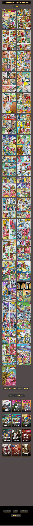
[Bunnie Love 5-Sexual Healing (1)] (9, 19)
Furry (16, 6)
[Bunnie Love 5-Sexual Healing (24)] (24, 249)
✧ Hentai (24, 511)
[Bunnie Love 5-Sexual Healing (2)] (24, 19)
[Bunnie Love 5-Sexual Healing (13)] (9, 145)
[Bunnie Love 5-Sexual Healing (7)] (9, 82)
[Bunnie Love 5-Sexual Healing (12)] (24, 124)
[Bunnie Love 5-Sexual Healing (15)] (9, 166)
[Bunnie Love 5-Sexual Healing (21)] (9, 229)
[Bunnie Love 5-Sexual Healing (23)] (9, 249)
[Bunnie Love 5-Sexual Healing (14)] (24, 145)
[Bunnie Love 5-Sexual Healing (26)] (24, 270)
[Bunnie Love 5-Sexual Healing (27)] (9, 291)
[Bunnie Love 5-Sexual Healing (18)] (24, 187)
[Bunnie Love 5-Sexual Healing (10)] (24, 103)
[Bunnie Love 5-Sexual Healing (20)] (24, 208)
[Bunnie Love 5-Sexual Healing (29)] (9, 312)
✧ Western (16, 515)
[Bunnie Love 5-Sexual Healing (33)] (9, 354)
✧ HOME (7, 511)
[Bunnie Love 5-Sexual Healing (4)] (24, 40)
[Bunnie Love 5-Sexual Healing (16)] (24, 166)
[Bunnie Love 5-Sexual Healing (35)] (9, 375)
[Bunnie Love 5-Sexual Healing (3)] (9, 40)
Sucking (26, 388)
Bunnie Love (7, 388)
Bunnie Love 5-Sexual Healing (16, 2)
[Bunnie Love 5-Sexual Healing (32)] (24, 333)
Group (19, 388)
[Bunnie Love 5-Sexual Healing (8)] (24, 82)
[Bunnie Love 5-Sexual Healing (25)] (9, 270)
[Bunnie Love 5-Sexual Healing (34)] (24, 354)
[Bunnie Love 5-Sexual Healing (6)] (24, 61)
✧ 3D (15, 511)
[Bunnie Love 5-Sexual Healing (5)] (9, 61)
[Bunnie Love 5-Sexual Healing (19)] (9, 208)
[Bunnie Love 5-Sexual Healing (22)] (24, 229)
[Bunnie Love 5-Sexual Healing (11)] (9, 124)
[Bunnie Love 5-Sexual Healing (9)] (9, 103)
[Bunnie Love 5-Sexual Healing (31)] (9, 333)
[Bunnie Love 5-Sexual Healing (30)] (24, 312)
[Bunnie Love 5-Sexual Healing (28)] (24, 291)
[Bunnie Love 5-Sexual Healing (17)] (9, 187)
